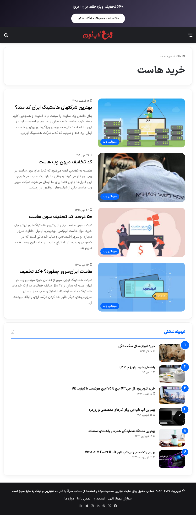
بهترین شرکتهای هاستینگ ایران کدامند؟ (53, 107)
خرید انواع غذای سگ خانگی (136, 346)
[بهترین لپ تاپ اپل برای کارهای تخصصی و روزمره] (172, 417)
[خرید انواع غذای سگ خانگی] (172, 353)
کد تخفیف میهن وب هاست (65, 162)
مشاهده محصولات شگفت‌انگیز (98, 18)
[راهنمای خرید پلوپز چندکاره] (172, 374)
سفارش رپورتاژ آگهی (119, 498)
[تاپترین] (98, 35)
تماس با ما (83, 498)
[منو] (190, 36)
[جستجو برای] (6, 36)
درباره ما (69, 498)
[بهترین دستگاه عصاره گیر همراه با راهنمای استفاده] (172, 438)
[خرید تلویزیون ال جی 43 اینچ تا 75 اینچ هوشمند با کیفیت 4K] (172, 395)
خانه (179, 56)
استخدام (99, 498)
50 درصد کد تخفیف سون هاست (60, 216)
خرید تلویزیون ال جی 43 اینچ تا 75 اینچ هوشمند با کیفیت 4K (113, 388)
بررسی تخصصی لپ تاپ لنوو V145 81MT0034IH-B (120, 452)
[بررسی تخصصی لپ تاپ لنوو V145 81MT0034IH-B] (172, 459)
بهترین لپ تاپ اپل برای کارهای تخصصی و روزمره (122, 409)
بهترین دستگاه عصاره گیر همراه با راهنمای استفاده (121, 431)
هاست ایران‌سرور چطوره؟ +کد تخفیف (56, 271)
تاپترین (49, 491)
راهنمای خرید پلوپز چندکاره (137, 367)
